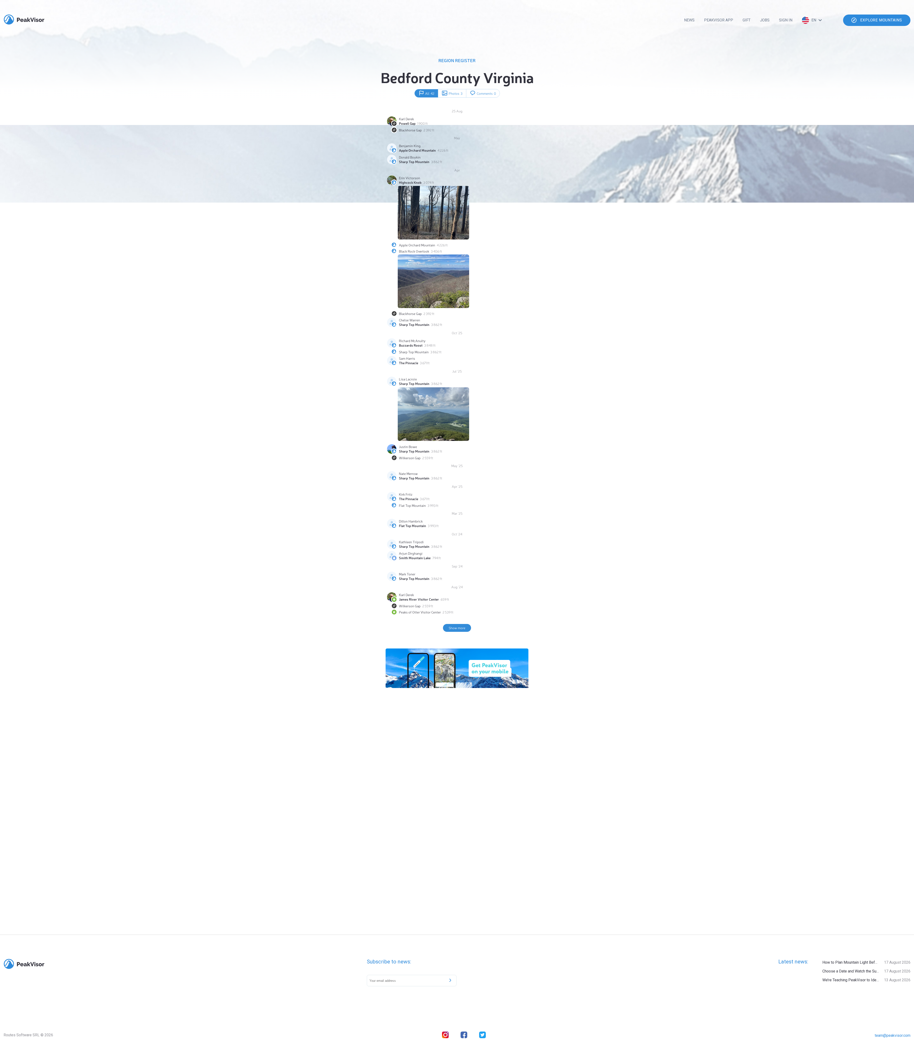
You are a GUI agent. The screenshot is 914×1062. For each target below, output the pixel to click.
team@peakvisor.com (892, 1035)
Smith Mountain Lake (415, 558)
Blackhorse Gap (410, 130)
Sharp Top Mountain (414, 162)
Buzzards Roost (410, 345)
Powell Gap (407, 123)
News (689, 20)
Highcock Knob (410, 182)
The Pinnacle (408, 363)
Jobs (765, 20)
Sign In (785, 20)
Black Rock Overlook (414, 251)
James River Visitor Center (419, 599)
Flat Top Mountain (412, 505)
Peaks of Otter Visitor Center (420, 612)
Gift (746, 20)
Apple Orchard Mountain (417, 150)
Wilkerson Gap (410, 458)
